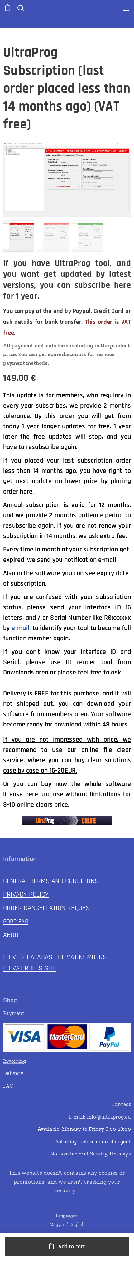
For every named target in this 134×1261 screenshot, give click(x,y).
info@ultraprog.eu (109, 1117)
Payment (13, 1013)
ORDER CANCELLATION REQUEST (48, 908)
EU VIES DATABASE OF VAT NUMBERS (55, 957)
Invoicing (14, 1061)
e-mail (20, 628)
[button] (20, 8)
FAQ (8, 1086)
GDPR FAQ (15, 922)
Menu (126, 8)
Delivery (13, 1073)
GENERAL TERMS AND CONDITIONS (50, 881)
